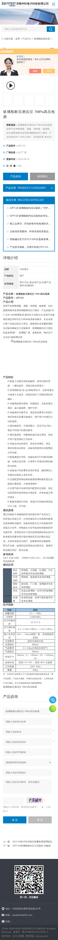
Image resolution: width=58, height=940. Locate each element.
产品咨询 (15, 176)
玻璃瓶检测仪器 (42, 38)
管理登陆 (29, 936)
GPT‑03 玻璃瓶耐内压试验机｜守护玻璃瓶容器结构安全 (30, 208)
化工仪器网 (18, 936)
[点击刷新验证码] (35, 800)
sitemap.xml (42, 936)
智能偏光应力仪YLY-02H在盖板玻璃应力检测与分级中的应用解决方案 (30, 239)
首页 (17, 38)
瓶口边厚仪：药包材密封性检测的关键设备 (30, 223)
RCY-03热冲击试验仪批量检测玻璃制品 (32, 841)
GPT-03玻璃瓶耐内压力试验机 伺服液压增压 (35, 845)
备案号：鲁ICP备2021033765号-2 (30, 932)
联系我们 (42, 176)
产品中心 (26, 38)
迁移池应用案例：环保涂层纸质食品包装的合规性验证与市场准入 (30, 231)
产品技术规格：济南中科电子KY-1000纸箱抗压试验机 (30, 247)
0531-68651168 (52, 699)
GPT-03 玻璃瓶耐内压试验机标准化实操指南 (30, 215)
